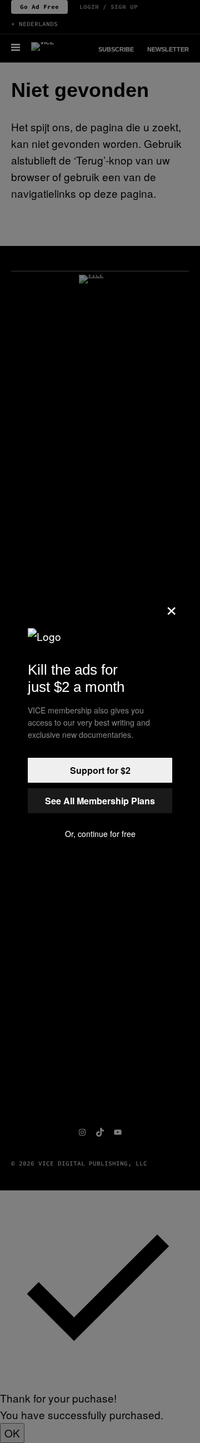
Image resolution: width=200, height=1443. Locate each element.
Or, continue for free (100, 833)
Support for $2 (100, 770)
